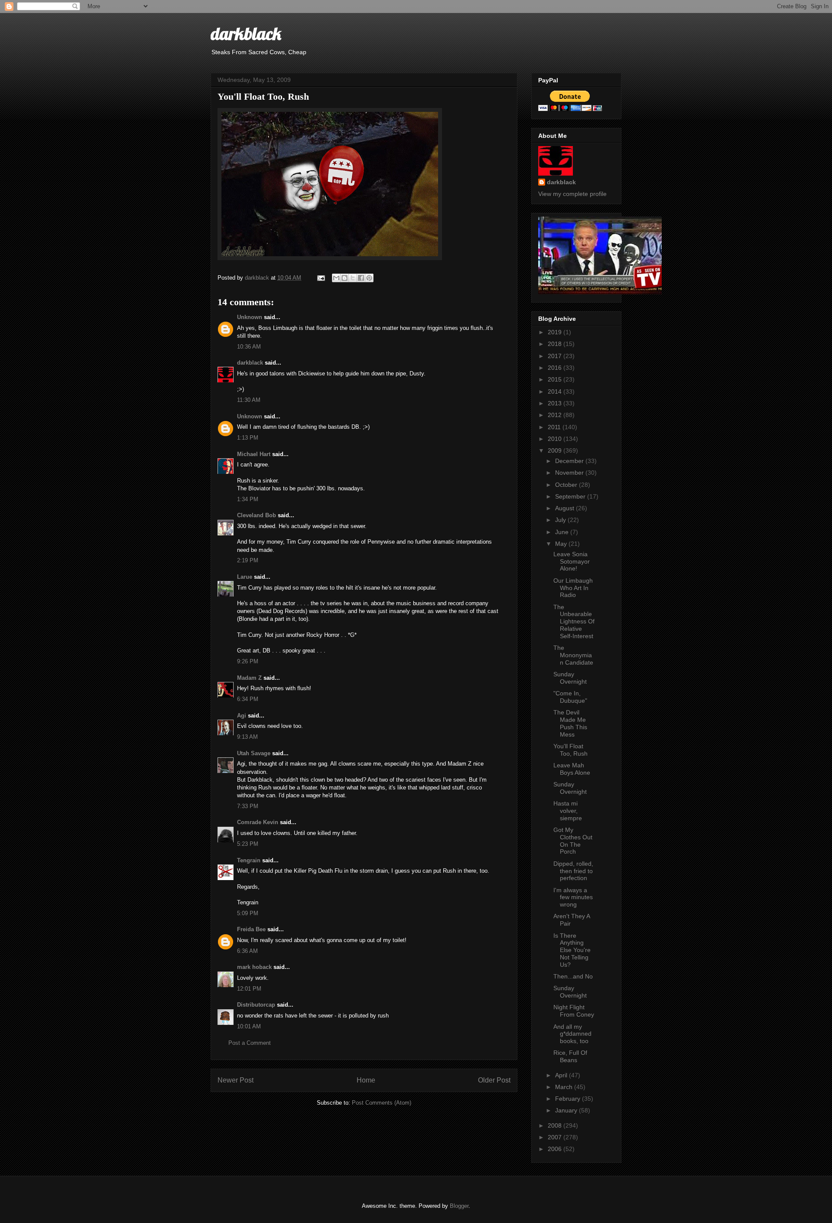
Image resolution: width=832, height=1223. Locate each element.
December (570, 460)
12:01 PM (249, 988)
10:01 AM (249, 1026)
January (567, 1110)
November (570, 472)
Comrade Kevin (257, 822)
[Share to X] (352, 278)
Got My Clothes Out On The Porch (572, 840)
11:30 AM (248, 400)
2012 (555, 414)
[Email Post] (320, 277)
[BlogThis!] (344, 278)
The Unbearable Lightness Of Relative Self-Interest (574, 621)
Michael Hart (253, 454)
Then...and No (573, 976)
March (564, 1086)
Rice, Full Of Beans (570, 1056)
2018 (555, 343)
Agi (241, 715)
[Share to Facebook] (361, 278)
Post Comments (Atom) (381, 1102)
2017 (555, 355)
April (562, 1075)
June (562, 531)
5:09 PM (247, 913)
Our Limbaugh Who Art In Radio (573, 588)
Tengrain (248, 860)
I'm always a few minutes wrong (573, 897)
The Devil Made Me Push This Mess (570, 723)
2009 (555, 450)
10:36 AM (249, 346)
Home (366, 1080)
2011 (555, 427)
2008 (555, 1125)
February (568, 1098)
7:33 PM (247, 806)
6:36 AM (247, 951)
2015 (555, 379)
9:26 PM (247, 661)
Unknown (249, 317)
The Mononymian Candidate (573, 655)
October (567, 484)
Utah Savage (253, 753)
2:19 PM (247, 560)
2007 (555, 1137)
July (561, 519)
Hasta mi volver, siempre (567, 811)
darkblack (246, 33)
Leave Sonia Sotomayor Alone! (571, 561)
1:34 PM (247, 499)
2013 (555, 403)
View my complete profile (572, 193)
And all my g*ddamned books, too (572, 1034)
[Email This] (336, 278)
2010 (555, 438)
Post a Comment (249, 1043)
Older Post (494, 1080)
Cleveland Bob (256, 515)
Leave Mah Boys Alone (571, 769)
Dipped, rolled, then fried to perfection (573, 871)
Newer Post (236, 1080)
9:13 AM (247, 737)
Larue (244, 577)
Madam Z (249, 678)
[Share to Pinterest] (369, 278)
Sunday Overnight (570, 678)
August (565, 508)
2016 (555, 367)
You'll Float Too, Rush (570, 750)
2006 (555, 1148)
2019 (555, 332)
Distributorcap (256, 1004)
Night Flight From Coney (573, 1011)
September (571, 496)
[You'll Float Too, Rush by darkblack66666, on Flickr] (330, 258)
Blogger (459, 1206)
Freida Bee (251, 929)
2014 (555, 391)
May (562, 543)
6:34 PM (247, 699)
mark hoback (254, 967)
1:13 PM (247, 437)
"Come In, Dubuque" (570, 697)
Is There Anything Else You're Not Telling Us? (572, 950)
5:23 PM (247, 844)
